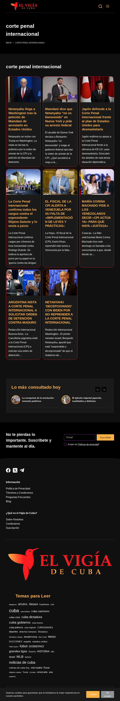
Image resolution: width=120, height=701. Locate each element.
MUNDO (28, 657)
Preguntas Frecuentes (18, 497)
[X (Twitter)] (15, 470)
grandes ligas (18, 651)
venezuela (42, 672)
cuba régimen (30, 628)
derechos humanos (28, 632)
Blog (8, 501)
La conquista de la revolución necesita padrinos (38, 399)
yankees (12, 676)
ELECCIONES (15, 641)
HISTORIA (43, 651)
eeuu (52, 636)
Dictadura (43, 632)
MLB (20, 656)
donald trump (30, 636)
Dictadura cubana (15, 637)
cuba (14, 610)
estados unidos (39, 641)
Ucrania (32, 672)
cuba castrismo (40, 611)
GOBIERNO (36, 646)
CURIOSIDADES (45, 628)
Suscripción (12, 528)
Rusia (47, 667)
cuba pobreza (16, 627)
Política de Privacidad (18, 488)
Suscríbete (105, 437)
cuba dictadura (32, 617)
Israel (12, 657)
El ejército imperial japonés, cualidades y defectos (87, 399)
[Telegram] (22, 470)
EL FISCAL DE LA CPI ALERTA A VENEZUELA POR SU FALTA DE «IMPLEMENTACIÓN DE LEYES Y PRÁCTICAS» (59, 214)
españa (27, 641)
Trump (25, 672)
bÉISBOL (23, 604)
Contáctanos (13, 523)
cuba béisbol (25, 611)
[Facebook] (8, 470)
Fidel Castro (13, 647)
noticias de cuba (22, 662)
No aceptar (107, 694)
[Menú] (107, 6)
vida (51, 672)
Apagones (13, 604)
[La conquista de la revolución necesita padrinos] (15, 399)
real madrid (36, 667)
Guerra (32, 651)
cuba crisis (14, 617)
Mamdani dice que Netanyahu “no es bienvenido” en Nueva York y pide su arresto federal (58, 117)
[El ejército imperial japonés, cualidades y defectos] (66, 399)
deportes (13, 631)
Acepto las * (83, 444)
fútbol (23, 646)
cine (52, 604)
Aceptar (92, 694)
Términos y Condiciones (19, 492)
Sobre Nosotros (14, 519)
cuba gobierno (19, 622)
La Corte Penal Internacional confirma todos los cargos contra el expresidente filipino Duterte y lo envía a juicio (22, 214)
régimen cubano (15, 672)
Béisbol (33, 604)
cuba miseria (37, 623)
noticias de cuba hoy (19, 667)
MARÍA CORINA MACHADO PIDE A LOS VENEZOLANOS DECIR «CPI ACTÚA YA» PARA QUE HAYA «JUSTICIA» (96, 214)
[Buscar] (100, 6)
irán (52, 652)
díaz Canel (43, 637)
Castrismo (44, 604)
